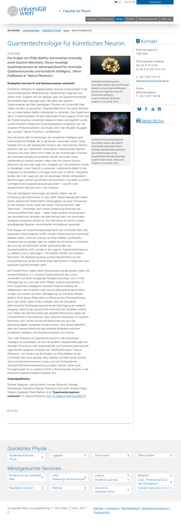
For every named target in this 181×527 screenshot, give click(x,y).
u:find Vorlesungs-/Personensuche (68, 477)
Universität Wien (31, 30)
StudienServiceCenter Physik (21, 457)
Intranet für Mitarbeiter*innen (105, 489)
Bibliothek (143, 475)
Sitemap (98, 508)
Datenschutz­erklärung (155, 508)
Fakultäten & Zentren (21, 488)
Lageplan (57, 455)
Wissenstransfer (147, 19)
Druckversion (102, 512)
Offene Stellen (146, 455)
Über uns (166, 19)
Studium (92, 19)
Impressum (112, 508)
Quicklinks (155, 2)
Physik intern (102, 455)
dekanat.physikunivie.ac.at (152, 80)
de (119, 2)
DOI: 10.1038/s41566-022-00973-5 (66, 396)
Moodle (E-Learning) (106, 479)
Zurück (14, 410)
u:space (99, 475)
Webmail (57, 488)
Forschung (106, 19)
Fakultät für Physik (77, 11)
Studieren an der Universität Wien (25, 477)
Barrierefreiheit (131, 508)
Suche (128, 2)
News (119, 19)
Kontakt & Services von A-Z (153, 488)
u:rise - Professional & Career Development (152, 481)
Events (131, 19)
